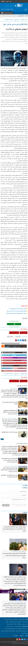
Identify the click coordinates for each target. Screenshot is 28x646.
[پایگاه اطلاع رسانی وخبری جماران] (14, 5)
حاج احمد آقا (25, 621)
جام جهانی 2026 (23, 333)
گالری (7, 621)
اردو (10, 1)
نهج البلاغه (19, 624)
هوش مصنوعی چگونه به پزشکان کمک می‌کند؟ (16, 313)
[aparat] (20, 639)
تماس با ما (15, 635)
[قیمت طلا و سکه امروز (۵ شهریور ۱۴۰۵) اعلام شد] (22, 404)
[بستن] (1, 589)
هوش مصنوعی (17, 336)
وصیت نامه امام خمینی (13, 621)
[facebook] (27, 639)
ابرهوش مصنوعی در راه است (16, 29)
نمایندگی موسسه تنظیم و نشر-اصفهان (22, 631)
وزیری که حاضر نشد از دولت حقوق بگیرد (9, 432)
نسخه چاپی (16, 20)
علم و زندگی (21, 16)
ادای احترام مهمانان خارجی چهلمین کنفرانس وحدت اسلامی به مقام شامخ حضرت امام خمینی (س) (10, 412)
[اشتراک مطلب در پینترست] (16, 340)
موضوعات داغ (24, 329)
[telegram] (22, 639)
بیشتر (2, 439)
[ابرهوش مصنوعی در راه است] (14, 58)
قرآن (15, 624)
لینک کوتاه (22, 343)
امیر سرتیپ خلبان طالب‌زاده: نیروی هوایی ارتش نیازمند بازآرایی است (9, 476)
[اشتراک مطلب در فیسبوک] (23, 340)
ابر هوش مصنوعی (10, 336)
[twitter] (24, 639)
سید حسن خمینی (25, 624)
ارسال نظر (6, 505)
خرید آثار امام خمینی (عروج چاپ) (22, 628)
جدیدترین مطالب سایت (21, 443)
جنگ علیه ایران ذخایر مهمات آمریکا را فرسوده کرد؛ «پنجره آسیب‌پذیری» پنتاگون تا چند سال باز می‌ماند (9, 469)
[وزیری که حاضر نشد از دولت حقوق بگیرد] (22, 434)
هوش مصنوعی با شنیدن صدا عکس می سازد (16, 311)
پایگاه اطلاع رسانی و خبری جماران (10, 642)
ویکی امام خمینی (25, 633)
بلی (13, 324)
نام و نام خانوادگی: (23, 491)
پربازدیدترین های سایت (22, 386)
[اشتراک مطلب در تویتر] (21, 340)
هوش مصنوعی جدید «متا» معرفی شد (17, 309)
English (3, 1)
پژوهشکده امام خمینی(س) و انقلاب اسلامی (8, 631)
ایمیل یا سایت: (24, 495)
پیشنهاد (25, 512)
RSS (27, 635)
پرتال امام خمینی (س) (18, 626)
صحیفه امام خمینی (21, 619)
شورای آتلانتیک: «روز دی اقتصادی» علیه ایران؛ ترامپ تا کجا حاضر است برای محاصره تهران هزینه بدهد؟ (9, 460)
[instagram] (17, 639)
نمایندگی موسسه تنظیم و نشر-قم (10, 628)
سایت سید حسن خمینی (10, 626)
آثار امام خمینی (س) (10, 624)
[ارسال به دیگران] (25, 340)
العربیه (7, 1)
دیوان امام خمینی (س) (8, 619)
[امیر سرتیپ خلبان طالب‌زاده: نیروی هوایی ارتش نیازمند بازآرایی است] (22, 477)
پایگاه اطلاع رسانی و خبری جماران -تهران (15, 24)
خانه (26, 16)
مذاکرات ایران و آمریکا (14, 333)
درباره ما (21, 635)
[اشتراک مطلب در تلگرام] (18, 340)
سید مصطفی (20, 621)
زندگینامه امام (15, 619)
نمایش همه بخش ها (8, 13)
